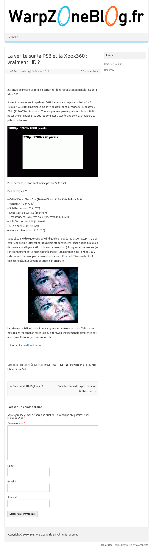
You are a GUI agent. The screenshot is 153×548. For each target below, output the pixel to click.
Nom (11, 465)
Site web (12, 497)
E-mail (11, 481)
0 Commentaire (89, 71)
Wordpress (142, 545)
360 (54, 364)
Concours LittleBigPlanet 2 (27, 386)
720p (61, 364)
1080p (47, 364)
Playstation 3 (77, 364)
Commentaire (16, 423)
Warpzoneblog (21, 71)
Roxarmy (109, 70)
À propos (13, 37)
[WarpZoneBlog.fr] (76, 26)
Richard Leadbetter (30, 345)
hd (66, 364)
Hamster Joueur (113, 64)
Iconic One (107, 545)
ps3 (88, 364)
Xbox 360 (20, 369)
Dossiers (25, 364)
